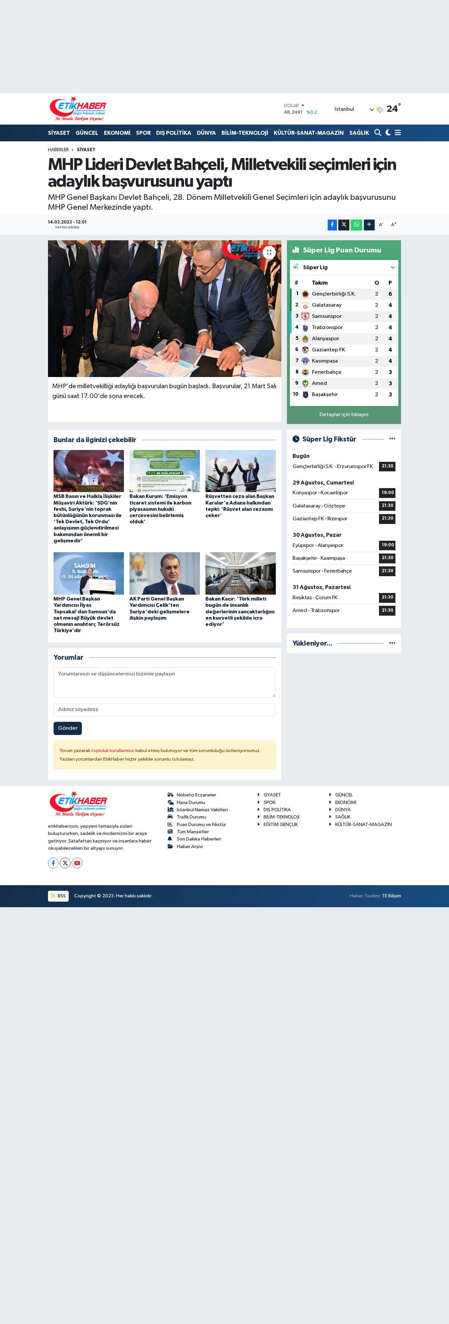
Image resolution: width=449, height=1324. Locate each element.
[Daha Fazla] (369, 225)
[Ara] (378, 133)
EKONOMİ (117, 133)
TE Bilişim (391, 895)
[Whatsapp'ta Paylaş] (356, 225)
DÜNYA (206, 133)
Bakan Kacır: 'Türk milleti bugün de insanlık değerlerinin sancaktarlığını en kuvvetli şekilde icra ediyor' (239, 611)
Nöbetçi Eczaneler (196, 794)
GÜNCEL (87, 133)
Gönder (68, 728)
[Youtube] (77, 863)
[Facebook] (53, 863)
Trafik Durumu (191, 817)
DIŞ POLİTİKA (173, 133)
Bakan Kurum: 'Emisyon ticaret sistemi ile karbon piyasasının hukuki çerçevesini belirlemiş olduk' (160, 509)
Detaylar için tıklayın (343, 414)
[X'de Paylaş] (343, 225)
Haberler (58, 150)
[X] (65, 863)
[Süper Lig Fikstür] (392, 439)
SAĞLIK (359, 133)
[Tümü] (392, 643)
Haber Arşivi (190, 846)
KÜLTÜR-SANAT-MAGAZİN (309, 133)
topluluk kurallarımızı (113, 750)
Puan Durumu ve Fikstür (201, 824)
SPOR (143, 133)
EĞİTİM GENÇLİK (281, 824)
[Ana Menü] (396, 133)
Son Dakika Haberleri (199, 839)
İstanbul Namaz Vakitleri (202, 809)
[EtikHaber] (78, 109)
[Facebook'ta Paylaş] (332, 225)
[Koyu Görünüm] (387, 133)
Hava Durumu (191, 802)
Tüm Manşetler (193, 831)
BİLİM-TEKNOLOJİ (245, 133)
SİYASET (59, 133)
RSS (61, 895)
